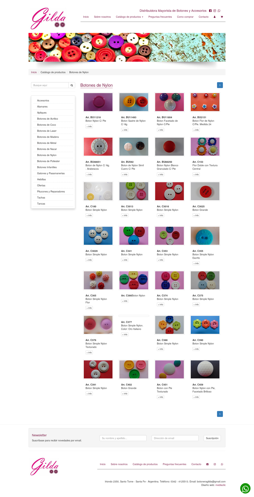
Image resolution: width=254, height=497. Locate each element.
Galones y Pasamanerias (51, 173)
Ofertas (41, 185)
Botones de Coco (46, 124)
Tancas (41, 203)
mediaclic (220, 485)
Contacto (204, 16)
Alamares (42, 106)
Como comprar (185, 16)
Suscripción (212, 438)
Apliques (41, 112)
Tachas (41, 197)
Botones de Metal (46, 143)
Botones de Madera (48, 137)
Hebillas (41, 179)
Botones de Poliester (48, 161)
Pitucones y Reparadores (51, 191)
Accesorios (43, 100)
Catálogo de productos (129, 16)
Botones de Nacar (47, 149)
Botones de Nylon (47, 155)
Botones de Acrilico (47, 118)
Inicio (86, 16)
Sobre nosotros (102, 16)
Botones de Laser (47, 130)
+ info (89, 126)
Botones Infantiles (47, 167)
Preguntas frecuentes (160, 16)
